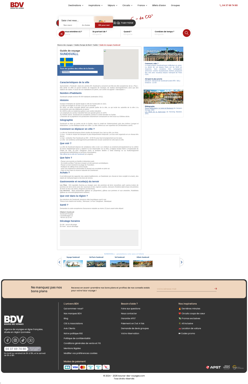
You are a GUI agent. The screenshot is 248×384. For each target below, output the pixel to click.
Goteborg (66, 72)
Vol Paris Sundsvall (96, 257)
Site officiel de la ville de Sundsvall (72, 154)
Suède (95, 45)
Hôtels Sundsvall (143, 257)
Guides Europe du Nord (82, 45)
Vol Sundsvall (120, 257)
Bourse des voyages (65, 45)
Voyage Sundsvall (73, 257)
